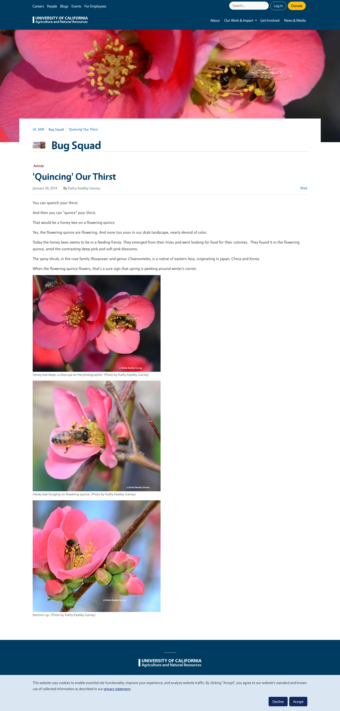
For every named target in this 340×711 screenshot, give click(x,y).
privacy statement (117, 688)
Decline (278, 701)
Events (76, 6)
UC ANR (38, 129)
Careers (38, 6)
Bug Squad (56, 129)
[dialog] (170, 693)
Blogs (64, 6)
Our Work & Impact (238, 20)
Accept (298, 701)
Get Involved (269, 20)
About (215, 20)
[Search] (266, 6)
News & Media (295, 20)
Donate (296, 5)
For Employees (95, 6)
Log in (278, 5)
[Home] (60, 20)
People (52, 6)
